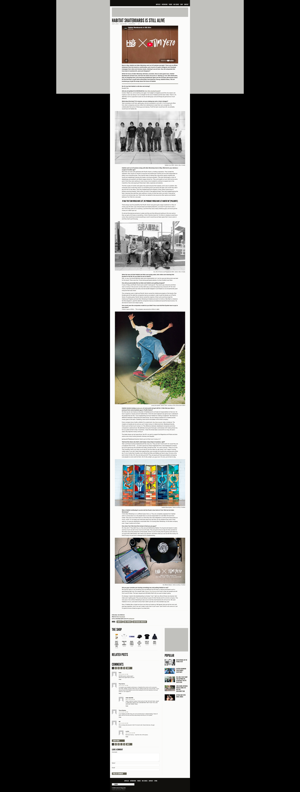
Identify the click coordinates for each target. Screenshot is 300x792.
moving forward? (153, 91)
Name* (113, 763)
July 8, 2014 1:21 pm (123, 674)
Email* (113, 767)
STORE (155, 781)
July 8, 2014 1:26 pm (123, 711)
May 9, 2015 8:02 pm (130, 699)
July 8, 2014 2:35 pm (123, 723)
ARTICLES (158, 4)
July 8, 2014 (115, 23)
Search (113, 784)
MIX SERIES (176, 4)
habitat (119, 622)
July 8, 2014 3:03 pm (130, 732)
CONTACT (186, 4)
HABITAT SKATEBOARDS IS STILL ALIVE (138, 20)
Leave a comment (117, 749)
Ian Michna (123, 23)
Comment (114, 752)
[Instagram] (179, 2)
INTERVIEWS (165, 4)
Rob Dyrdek (127, 622)
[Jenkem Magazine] (123, 3)
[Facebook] (175, 2)
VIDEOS (170, 4)
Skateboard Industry (139, 622)
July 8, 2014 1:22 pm (123, 685)
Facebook (122, 616)
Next (128, 668)
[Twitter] (177, 2)
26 (138, 23)
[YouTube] (183, 2)
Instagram (131, 618)
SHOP (181, 4)
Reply (120, 679)
